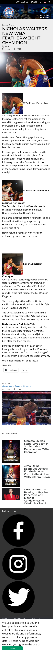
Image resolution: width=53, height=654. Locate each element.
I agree (12, 648)
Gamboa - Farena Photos (17, 386)
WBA (7, 46)
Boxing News (8, 25)
